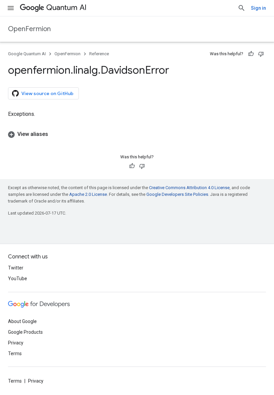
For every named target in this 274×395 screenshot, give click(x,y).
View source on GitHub (47, 93)
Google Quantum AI (27, 53)
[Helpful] (251, 54)
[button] (137, 134)
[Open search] (242, 8)
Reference (99, 53)
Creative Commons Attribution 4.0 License (189, 187)
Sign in (258, 8)
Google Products (25, 332)
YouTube (17, 278)
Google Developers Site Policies (177, 194)
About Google (22, 321)
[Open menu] (10, 8)
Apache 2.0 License (88, 194)
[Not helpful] (261, 54)
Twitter (15, 267)
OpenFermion (29, 29)
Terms (15, 353)
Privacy (15, 342)
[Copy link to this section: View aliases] (54, 134)
